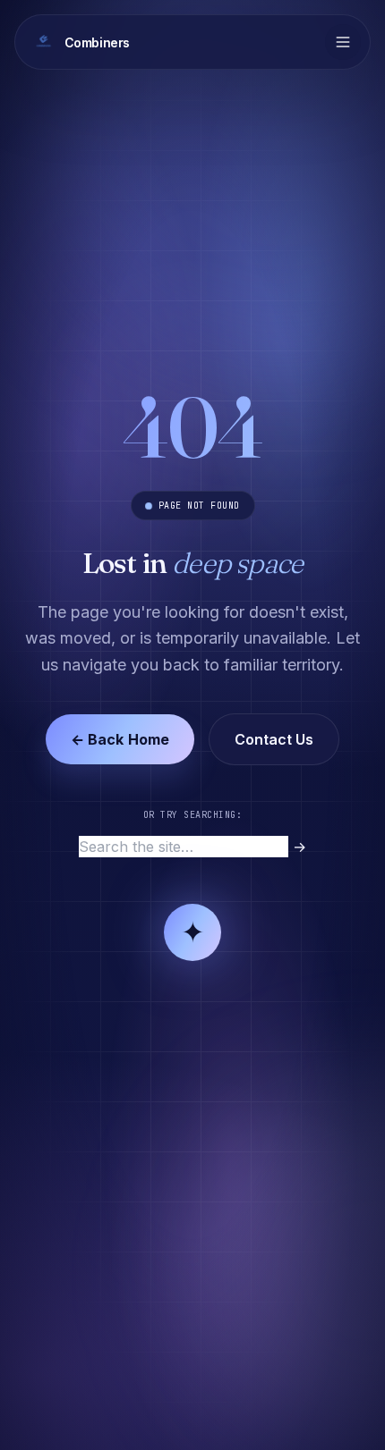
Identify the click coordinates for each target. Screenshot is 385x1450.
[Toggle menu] (343, 42)
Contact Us (274, 739)
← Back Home (120, 739)
